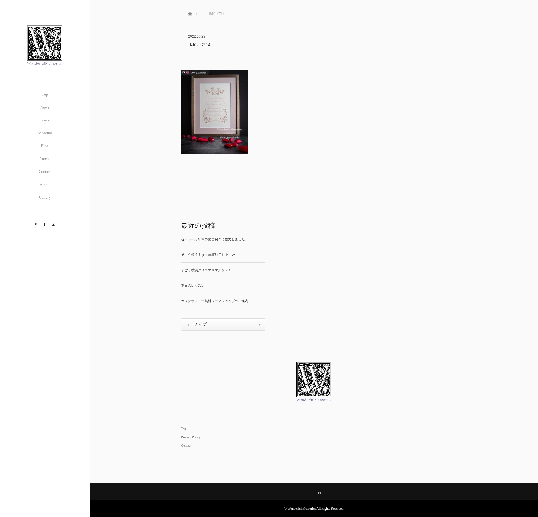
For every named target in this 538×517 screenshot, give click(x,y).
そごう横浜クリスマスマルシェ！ (206, 270)
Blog (44, 146)
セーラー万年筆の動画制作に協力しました (213, 239)
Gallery (45, 197)
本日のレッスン (193, 285)
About (45, 185)
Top (45, 94)
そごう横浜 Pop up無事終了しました (208, 255)
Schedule (45, 133)
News (44, 107)
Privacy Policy (190, 437)
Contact (45, 172)
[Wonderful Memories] (45, 69)
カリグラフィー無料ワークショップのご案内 (214, 301)
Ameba (44, 159)
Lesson (44, 120)
